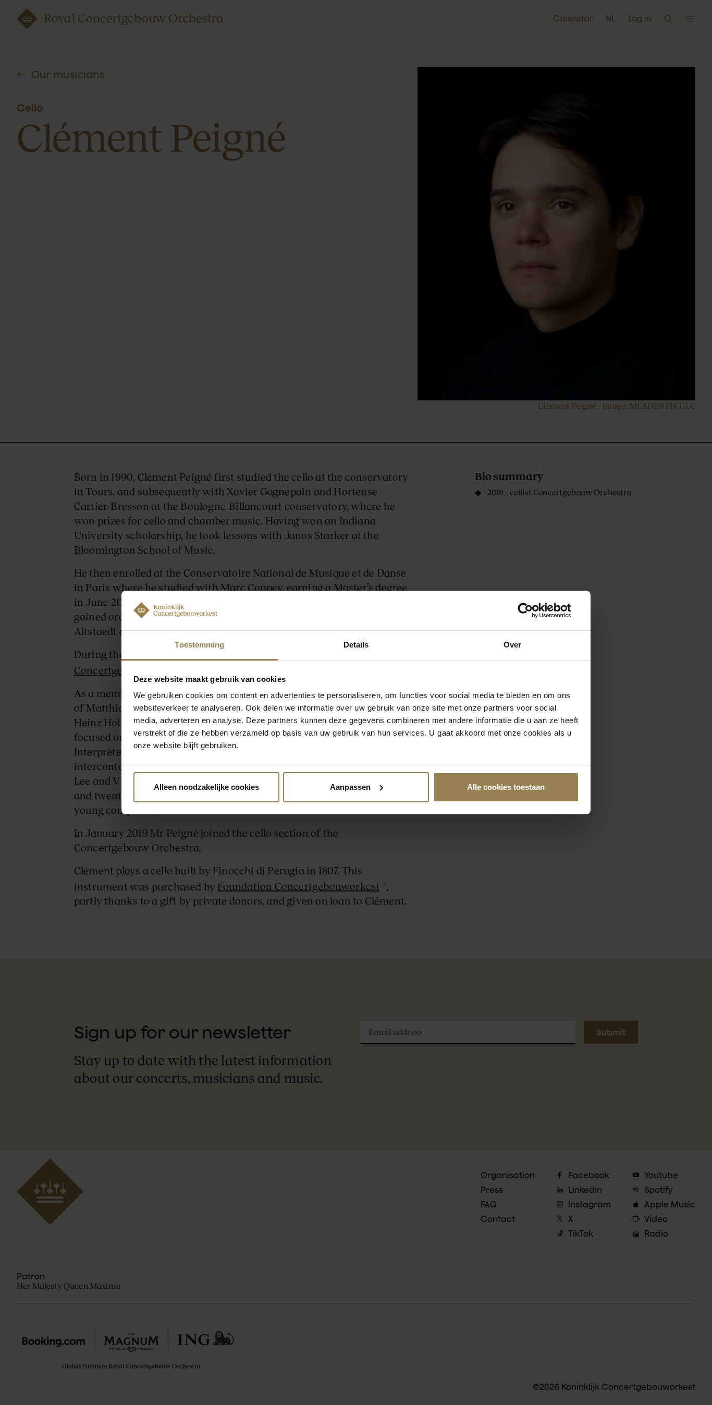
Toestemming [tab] (199, 644)
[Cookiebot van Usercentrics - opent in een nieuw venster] (533, 610)
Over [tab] (512, 644)
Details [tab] (356, 644)
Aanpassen (350, 787)
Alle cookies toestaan (506, 787)
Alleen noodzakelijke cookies (206, 787)
